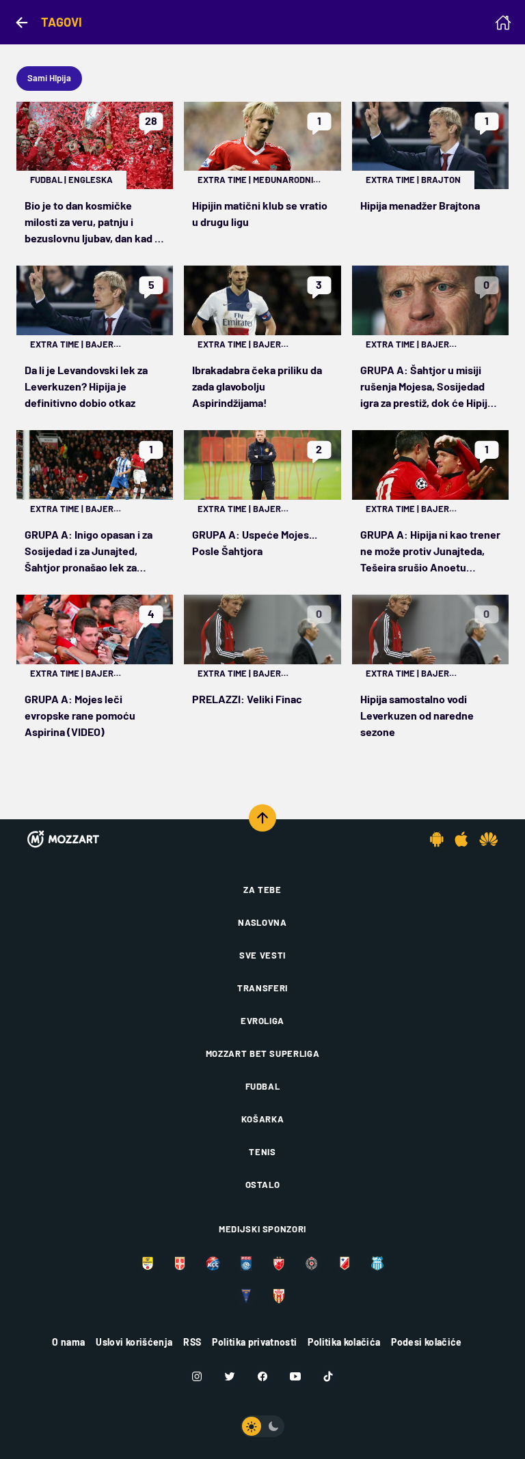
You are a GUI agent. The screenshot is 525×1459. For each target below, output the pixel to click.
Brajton (441, 179)
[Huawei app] (488, 839)
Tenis (262, 1151)
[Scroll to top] (262, 818)
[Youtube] (295, 1376)
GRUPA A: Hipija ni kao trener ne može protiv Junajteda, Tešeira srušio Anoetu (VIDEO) (430, 552)
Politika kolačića (344, 1342)
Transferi (262, 987)
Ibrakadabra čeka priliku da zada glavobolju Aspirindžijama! (257, 386)
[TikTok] (328, 1376)
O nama (68, 1342)
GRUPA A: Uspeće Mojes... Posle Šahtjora (254, 542)
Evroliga (262, 1020)
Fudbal (46, 179)
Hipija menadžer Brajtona (420, 205)
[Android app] (437, 839)
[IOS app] (461, 839)
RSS (192, 1342)
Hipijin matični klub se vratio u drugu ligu (259, 213)
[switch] (262, 1426)
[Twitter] (230, 1376)
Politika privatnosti (254, 1342)
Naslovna (262, 922)
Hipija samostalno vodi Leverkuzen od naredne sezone (417, 715)
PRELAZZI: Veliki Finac (247, 698)
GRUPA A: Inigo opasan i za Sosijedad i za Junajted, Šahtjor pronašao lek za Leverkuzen (88, 552)
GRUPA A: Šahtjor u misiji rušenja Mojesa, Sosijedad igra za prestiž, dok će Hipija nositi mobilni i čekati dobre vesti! (427, 387)
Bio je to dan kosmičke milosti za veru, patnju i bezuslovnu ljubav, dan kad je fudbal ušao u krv (94, 222)
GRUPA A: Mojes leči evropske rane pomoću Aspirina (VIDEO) (80, 715)
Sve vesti (262, 955)
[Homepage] (503, 22)
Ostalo (262, 1184)
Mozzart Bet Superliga (263, 1053)
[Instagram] (197, 1376)
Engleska (90, 179)
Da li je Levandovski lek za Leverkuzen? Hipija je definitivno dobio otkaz (86, 386)
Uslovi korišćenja (134, 1342)
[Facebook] (262, 1376)
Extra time (222, 179)
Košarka (262, 1119)
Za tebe (262, 889)
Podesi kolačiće (426, 1342)
